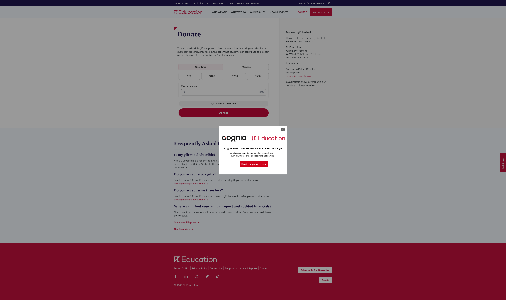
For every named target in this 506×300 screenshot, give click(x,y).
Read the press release (254, 163)
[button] (253, 148)
